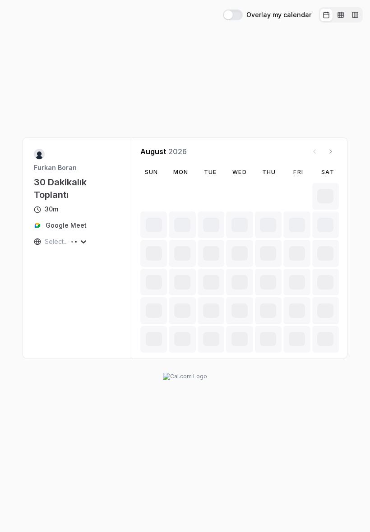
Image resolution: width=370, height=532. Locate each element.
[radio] (326, 15)
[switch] (233, 14)
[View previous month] (314, 151)
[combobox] (45, 241)
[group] (341, 15)
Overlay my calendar (278, 15)
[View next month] (331, 151)
